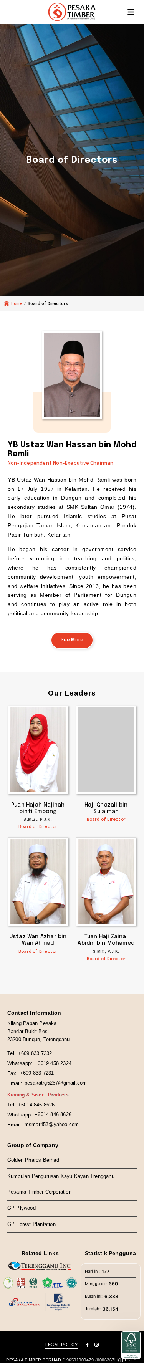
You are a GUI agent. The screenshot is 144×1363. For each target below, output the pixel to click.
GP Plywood (21, 1208)
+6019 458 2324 (53, 1063)
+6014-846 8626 (36, 1105)
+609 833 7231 (37, 1073)
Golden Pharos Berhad (33, 1160)
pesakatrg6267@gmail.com (56, 1083)
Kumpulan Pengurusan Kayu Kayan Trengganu (60, 1176)
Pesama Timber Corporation (39, 1192)
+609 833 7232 (35, 1053)
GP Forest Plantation (31, 1224)
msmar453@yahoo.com (52, 1124)
